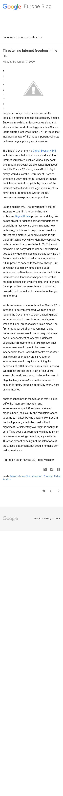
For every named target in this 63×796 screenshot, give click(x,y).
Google (37, 518)
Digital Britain (23, 216)
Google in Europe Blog (20, 476)
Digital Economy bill (44, 150)
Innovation (37, 476)
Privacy (48, 518)
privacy (49, 476)
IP (44, 476)
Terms (57, 518)
